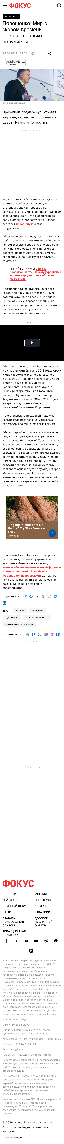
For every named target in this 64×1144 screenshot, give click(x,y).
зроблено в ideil (13, 1138)
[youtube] (36, 941)
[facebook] (6, 941)
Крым (21, 610)
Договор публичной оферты (44, 921)
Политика (11, 16)
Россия (38, 610)
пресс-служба (26, 224)
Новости (9, 894)
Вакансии (42, 912)
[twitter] (16, 941)
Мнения (41, 894)
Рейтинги (10, 900)
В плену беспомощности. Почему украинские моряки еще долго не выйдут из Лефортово (35, 273)
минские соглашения (20, 624)
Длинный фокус (15, 906)
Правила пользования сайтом (13, 921)
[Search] (59, 6)
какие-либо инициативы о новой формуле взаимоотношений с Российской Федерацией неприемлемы (32, 571)
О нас (7, 912)
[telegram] (26, 941)
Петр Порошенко (37, 617)
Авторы (40, 906)
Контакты (9, 1131)
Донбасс (12, 617)
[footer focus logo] (18, 883)
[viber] (46, 941)
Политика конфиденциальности (24, 1127)
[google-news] (56, 941)
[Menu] (5, 5)
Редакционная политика (14, 933)
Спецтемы (43, 900)
